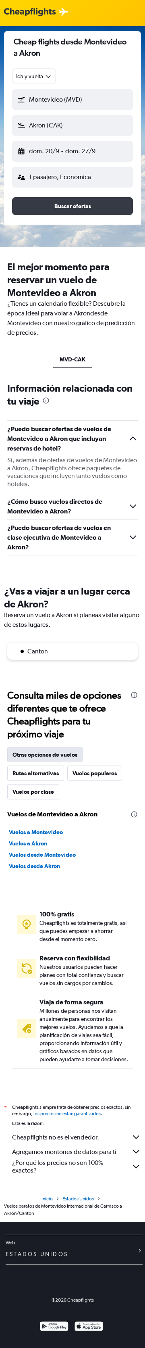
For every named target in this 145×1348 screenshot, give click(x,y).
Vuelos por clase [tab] (33, 792)
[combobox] (34, 76)
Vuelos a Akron (28, 843)
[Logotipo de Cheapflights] (30, 12)
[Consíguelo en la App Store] (88, 1327)
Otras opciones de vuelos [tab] (44, 754)
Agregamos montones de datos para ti (64, 1152)
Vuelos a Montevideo (36, 832)
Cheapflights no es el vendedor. (55, 1137)
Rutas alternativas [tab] (35, 773)
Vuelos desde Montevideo (42, 854)
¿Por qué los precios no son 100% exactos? (57, 1166)
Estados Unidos (78, 1199)
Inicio (47, 1199)
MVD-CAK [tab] (72, 359)
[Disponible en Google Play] (54, 1327)
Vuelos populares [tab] (94, 773)
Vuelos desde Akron (34, 866)
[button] (72, 99)
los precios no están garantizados (67, 1113)
